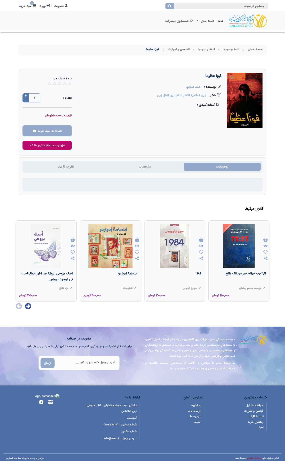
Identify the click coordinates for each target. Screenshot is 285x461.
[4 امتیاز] (64, 83)
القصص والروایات (179, 49)
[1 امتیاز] (49, 83)
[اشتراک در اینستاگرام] (50, 403)
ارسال (47, 363)
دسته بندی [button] (207, 20)
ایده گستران (11, 458)
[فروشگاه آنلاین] (248, 21)
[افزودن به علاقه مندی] (266, 252)
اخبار (261, 427)
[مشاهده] (266, 246)
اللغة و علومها (206, 49)
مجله (197, 422)
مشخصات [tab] (145, 166)
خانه (221, 20)
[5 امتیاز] (69, 83)
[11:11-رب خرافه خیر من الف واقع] (246, 282)
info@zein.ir (112, 438)
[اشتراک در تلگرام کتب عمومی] (41, 403)
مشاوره (195, 405)
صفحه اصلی (255, 49)
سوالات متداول (255, 405)
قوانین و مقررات (254, 411)
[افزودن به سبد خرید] (266, 240)
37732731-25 (112, 424)
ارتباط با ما (194, 411)
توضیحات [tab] (222, 166)
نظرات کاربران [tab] (65, 166)
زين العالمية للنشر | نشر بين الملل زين (181, 95)
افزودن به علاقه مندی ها (49, 145)
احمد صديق (193, 86)
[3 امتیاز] (59, 83)
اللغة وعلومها (231, 49)
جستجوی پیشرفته (177, 20)
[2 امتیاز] (54, 83)
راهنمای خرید (256, 422)
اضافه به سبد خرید (49, 130)
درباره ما (195, 416)
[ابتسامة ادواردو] (127, 282)
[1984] (198, 282)
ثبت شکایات (256, 416)
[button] (28, 306)
